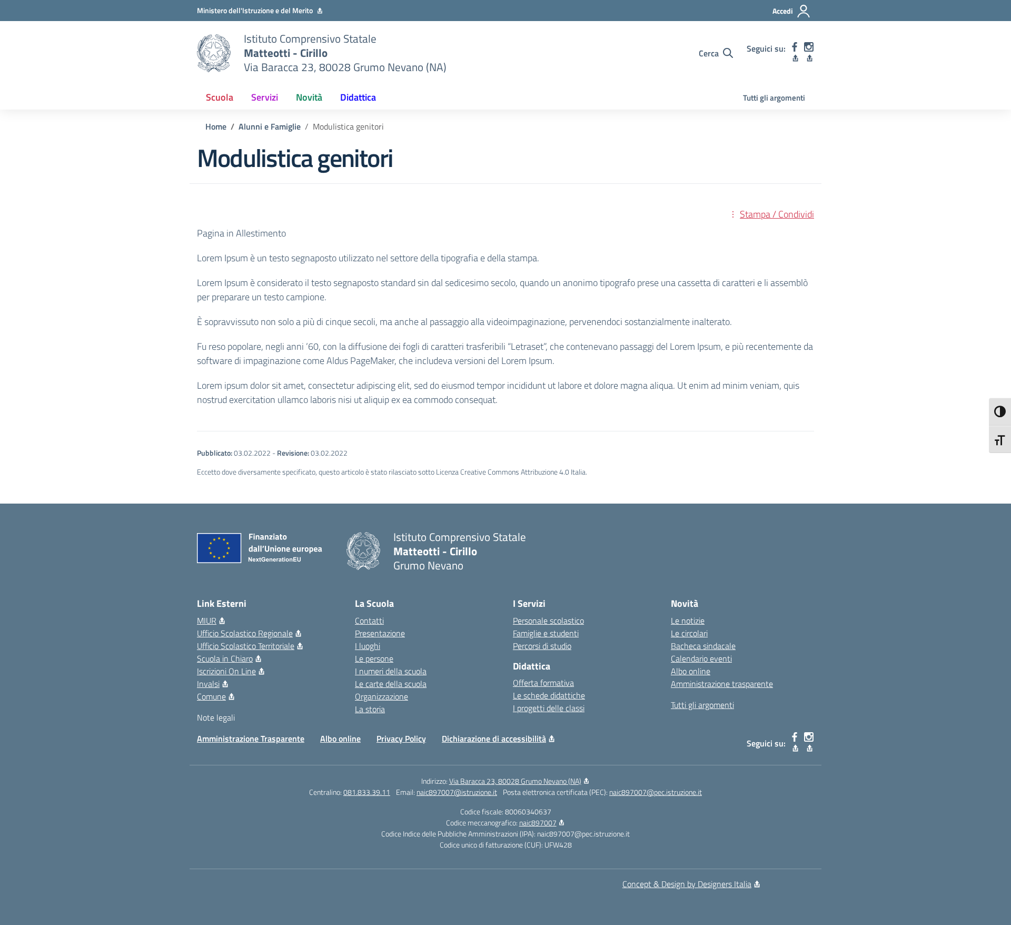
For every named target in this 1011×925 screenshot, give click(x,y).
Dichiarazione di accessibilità (494, 738)
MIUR (206, 620)
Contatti (369, 620)
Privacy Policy (401, 738)
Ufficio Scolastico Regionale (245, 633)
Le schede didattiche (549, 695)
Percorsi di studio (542, 645)
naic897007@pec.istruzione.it (655, 792)
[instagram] (809, 53)
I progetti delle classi (548, 708)
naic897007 (538, 822)
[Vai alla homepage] (214, 53)
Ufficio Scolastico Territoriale (245, 645)
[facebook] (795, 53)
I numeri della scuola (391, 671)
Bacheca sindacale (703, 645)
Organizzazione (381, 696)
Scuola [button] (219, 97)
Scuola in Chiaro (225, 658)
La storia (370, 709)
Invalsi (208, 683)
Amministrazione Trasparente (250, 738)
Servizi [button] (264, 97)
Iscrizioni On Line (226, 671)
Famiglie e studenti (546, 633)
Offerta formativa (543, 682)
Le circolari (689, 633)
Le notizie (688, 620)
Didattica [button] (358, 97)
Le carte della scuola (391, 683)
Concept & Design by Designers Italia (686, 884)
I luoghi (367, 645)
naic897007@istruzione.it (457, 792)
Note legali (216, 717)
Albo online (690, 671)
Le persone (374, 658)
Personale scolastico (548, 620)
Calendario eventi (701, 658)
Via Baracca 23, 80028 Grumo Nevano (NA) (515, 780)
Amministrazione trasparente (722, 683)
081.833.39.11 (366, 792)
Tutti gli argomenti (774, 98)
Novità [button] (309, 97)
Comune (211, 696)
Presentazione (380, 633)
